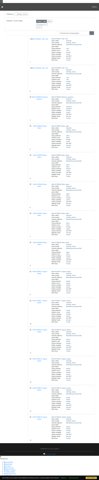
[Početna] (2, 7)
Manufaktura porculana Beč (74, 44)
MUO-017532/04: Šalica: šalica (60, 126)
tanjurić (68, 281)
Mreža (49, 21)
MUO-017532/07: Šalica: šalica (60, 213)
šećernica (69, 107)
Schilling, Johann (21, 14)
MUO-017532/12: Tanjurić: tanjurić (61, 330)
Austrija (68, 52)
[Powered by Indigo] (49, 454)
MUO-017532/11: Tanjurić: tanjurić (61, 301)
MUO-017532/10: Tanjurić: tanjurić (61, 271)
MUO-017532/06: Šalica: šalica (60, 184)
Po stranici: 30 (41, 24)
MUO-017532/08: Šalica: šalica (60, 242)
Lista (44, 21)
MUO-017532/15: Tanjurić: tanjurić (61, 417)
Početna (94, 7)
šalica (68, 136)
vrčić (67, 48)
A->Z (38, 27)
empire (68, 54)
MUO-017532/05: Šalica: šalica (60, 155)
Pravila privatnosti (74, 478)
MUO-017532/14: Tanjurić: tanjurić (61, 388)
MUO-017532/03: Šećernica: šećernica (62, 97)
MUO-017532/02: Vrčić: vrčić (60, 68)
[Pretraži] (91, 33)
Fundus (68, 60)
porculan (68, 58)
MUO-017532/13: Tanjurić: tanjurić (61, 359)
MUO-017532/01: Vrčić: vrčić (60, 39)
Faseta (39, 21)
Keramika (69, 41)
